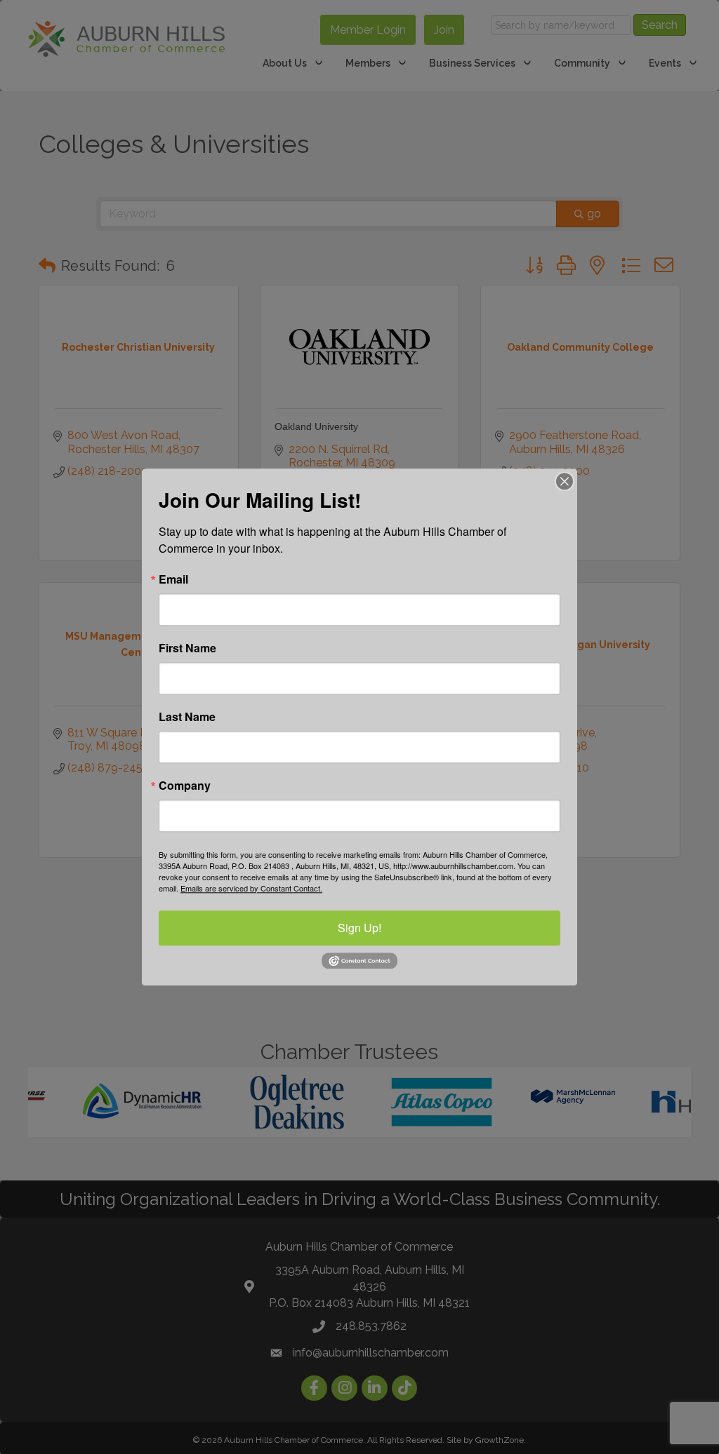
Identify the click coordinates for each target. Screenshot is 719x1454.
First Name (187, 648)
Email (173, 579)
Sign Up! (359, 928)
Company (185, 785)
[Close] (564, 481)
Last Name (187, 716)
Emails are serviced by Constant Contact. (251, 888)
